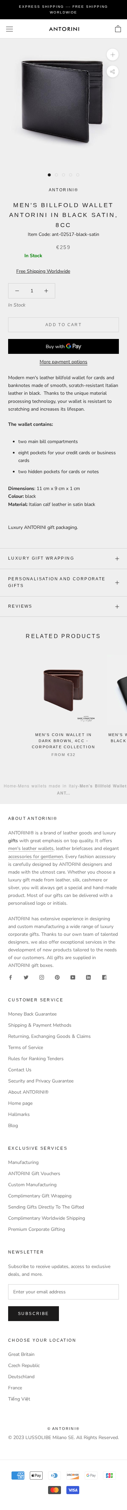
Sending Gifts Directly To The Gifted (46, 1207)
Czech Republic (24, 1365)
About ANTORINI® (28, 1092)
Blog (13, 1125)
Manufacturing (23, 1162)
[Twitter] (26, 977)
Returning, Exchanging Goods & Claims (49, 1036)
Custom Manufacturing (32, 1185)
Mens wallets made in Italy (48, 785)
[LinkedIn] (88, 977)
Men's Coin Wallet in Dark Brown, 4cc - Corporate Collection (63, 741)
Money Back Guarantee (32, 1014)
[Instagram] (41, 977)
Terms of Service (25, 1047)
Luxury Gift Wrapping (41, 558)
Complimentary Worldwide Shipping (46, 1218)
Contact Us (19, 1070)
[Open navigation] (9, 28)
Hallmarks (19, 1114)
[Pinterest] (57, 977)
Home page (20, 1103)
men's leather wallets (31, 848)
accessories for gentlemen (35, 856)
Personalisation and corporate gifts (57, 582)
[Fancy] (104, 977)
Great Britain (21, 1354)
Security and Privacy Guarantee (40, 1081)
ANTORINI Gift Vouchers (34, 1173)
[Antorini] (64, 28)
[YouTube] (72, 977)
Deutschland (21, 1376)
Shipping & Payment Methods (39, 1025)
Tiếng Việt (19, 1399)
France (15, 1388)
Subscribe (33, 1313)
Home (10, 785)
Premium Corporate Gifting (36, 1229)
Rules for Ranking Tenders (36, 1058)
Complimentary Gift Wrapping (39, 1196)
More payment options (63, 362)
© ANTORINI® (63, 1429)
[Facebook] (10, 977)
